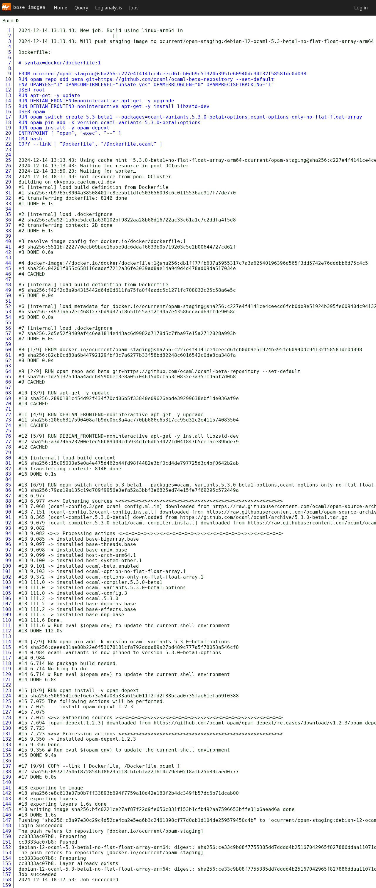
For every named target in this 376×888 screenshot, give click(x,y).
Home (60, 7)
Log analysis (108, 7)
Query (81, 7)
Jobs (134, 7)
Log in (361, 7)
